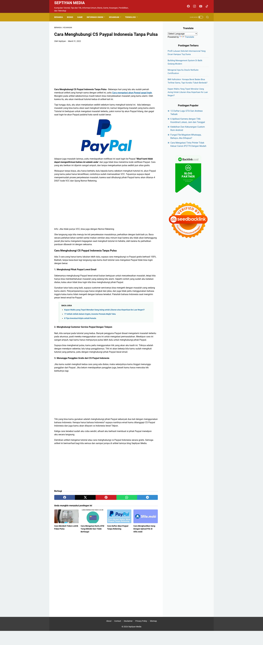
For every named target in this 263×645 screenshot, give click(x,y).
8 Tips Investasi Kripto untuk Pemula (80, 318)
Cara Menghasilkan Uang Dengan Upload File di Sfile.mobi (144, 529)
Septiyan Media (69, 3)
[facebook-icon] (188, 6)
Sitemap (153, 621)
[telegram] (147, 497)
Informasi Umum (95, 17)
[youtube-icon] (201, 6)
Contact (117, 621)
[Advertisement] (106, 65)
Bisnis (70, 17)
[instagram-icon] (194, 6)
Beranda (58, 17)
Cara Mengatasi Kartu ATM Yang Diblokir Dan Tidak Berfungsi (92, 529)
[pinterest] (106, 497)
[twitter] (85, 497)
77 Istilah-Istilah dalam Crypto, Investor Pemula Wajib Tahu (90, 314)
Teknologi (130, 17)
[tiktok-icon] (207, 6)
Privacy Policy (141, 621)
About (109, 621)
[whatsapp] (126, 497)
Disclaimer (128, 621)
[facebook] (64, 497)
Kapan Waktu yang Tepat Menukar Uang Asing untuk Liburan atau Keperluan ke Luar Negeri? (104, 310)
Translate (189, 37)
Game (80, 17)
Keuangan (114, 17)
